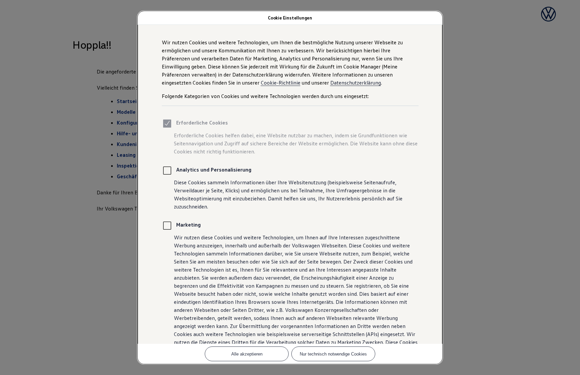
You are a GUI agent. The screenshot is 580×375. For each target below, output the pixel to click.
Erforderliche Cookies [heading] (202, 122)
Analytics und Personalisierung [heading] (213, 169)
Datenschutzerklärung (355, 82)
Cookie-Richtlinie (280, 82)
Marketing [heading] (188, 224)
